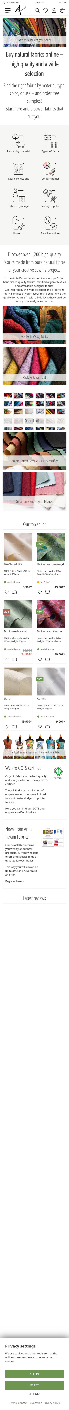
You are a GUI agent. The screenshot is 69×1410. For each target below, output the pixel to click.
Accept (34, 1374)
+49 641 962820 (12, 2)
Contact (22, 1403)
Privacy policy (51, 1403)
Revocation (35, 1403)
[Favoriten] (6, 592)
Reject (34, 1385)
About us (39, 2)
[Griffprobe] (14, 592)
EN (65, 2)
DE (60, 2)
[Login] (54, 10)
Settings (34, 1394)
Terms (13, 1403)
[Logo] (24, 10)
